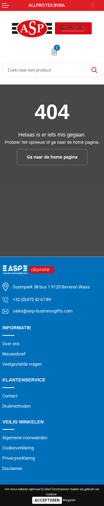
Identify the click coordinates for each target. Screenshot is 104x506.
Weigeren (69, 500)
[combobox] (45, 70)
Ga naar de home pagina (52, 157)
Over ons (11, 343)
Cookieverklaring (18, 448)
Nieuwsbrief (14, 354)
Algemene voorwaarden (24, 437)
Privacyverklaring (18, 458)
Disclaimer (12, 468)
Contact (9, 396)
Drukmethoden (16, 406)
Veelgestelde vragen (22, 364)
